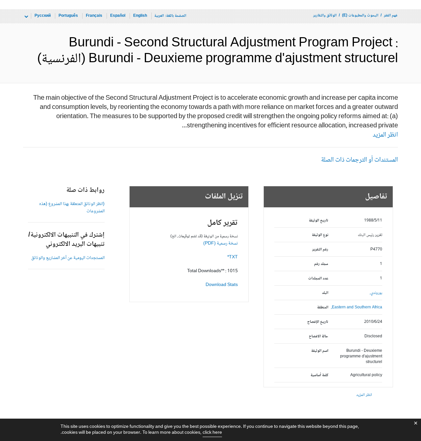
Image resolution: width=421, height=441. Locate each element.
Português (68, 16)
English (140, 16)
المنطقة (322, 307)
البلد (325, 293)
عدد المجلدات (318, 278)
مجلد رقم (321, 264)
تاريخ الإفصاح (317, 322)
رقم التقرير (320, 249)
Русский (43, 16)
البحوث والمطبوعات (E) (360, 15)
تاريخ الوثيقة (318, 220)
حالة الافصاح (318, 336)
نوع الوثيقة (320, 235)
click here (212, 433)
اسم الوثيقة (319, 351)
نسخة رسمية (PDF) (220, 243)
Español (117, 16)
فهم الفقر (390, 15)
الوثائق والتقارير (324, 15)
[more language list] (25, 16)
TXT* (232, 257)
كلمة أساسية (319, 375)
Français (94, 16)
